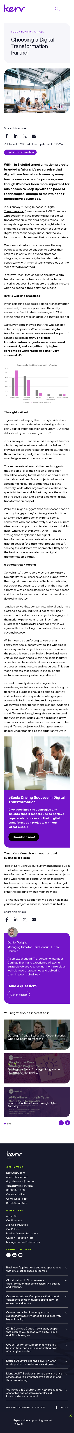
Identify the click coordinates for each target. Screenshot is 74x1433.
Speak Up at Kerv (16, 1203)
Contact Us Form (16, 1194)
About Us (11, 1216)
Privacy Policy (11, 1407)
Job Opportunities (17, 1224)
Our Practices (14, 1220)
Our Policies (13, 1229)
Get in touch (18, 994)
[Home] (15, 1158)
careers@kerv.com (17, 1177)
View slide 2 (7, 1123)
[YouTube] (20, 1256)
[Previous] (61, 1122)
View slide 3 (10, 1123)
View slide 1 (5, 1123)
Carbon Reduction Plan (20, 1237)
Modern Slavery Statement (22, 1233)
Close (70, 1415)
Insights (26, 32)
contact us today (53, 904)
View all (18, 1423)
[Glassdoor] (8, 1256)
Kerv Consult (22, 865)
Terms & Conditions (25, 1407)
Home (14, 32)
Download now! (24, 837)
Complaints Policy (16, 1198)
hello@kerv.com (15, 1172)
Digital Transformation (20, 152)
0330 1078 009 (15, 1190)
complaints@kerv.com (19, 1185)
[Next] (67, 1122)
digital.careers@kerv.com (21, 1181)
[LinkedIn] (14, 1256)
